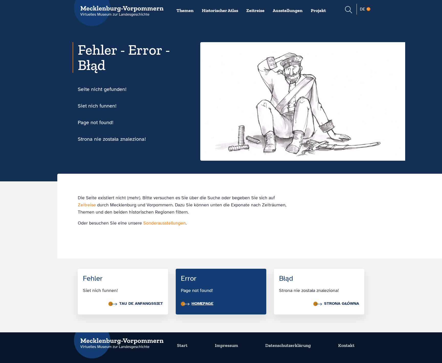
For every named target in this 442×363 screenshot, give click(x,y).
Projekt (318, 10)
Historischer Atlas (220, 10)
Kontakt (346, 345)
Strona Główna (341, 303)
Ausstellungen (288, 10)
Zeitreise (255, 10)
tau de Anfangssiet (141, 303)
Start (182, 345)
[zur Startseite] (118, 340)
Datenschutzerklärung (288, 345)
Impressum (226, 345)
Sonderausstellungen (164, 223)
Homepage (202, 303)
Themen (185, 10)
